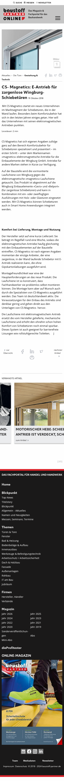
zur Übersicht (8, 351)
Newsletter (44, 3)
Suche (19, 3)
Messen (30, 3)
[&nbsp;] (32, 49)
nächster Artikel (58, 351)
